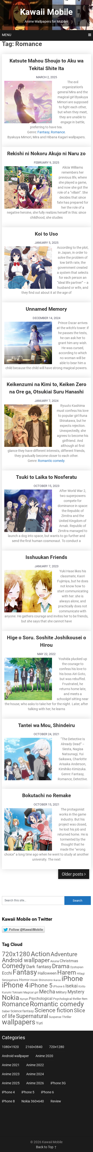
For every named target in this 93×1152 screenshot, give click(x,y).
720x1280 (16, 954)
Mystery (75, 992)
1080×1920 (10, 1047)
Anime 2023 (11, 1074)
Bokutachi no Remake (46, 795)
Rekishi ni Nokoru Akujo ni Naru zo (46, 153)
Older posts (73, 874)
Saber (6, 1011)
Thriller (66, 1017)
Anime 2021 (11, 1065)
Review (56, 1101)
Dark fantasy (38, 966)
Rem (85, 999)
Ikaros (57, 980)
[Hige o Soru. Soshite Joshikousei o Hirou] (28, 678)
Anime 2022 (35, 1065)
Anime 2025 (11, 1083)
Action (40, 954)
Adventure (64, 954)
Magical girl (30, 992)
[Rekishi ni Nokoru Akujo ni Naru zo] (28, 187)
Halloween (47, 973)
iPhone (72, 979)
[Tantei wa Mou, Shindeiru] (28, 758)
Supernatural (32, 1016)
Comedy (14, 966)
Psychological (40, 998)
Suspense (55, 1017)
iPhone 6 (59, 986)
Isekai (71, 986)
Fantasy (43, 132)
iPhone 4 (15, 985)
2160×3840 (34, 1047)
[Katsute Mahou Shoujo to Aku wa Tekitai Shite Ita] (28, 101)
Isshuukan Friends (46, 557)
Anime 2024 (35, 1074)
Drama (61, 966)
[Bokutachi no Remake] (28, 829)
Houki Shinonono (41, 980)
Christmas (69, 960)
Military (61, 992)
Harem (66, 972)
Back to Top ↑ (46, 1147)
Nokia (10, 998)
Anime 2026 (35, 1083)
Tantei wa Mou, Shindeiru (46, 725)
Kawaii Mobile (46, 12)
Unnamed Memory (46, 309)
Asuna (54, 961)
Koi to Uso (46, 234)
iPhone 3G (58, 1083)
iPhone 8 (8, 1101)
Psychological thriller (67, 999)
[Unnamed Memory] (28, 342)
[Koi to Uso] (28, 267)
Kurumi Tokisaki (12, 992)
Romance (58, 132)
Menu (6, 35)
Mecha (47, 992)
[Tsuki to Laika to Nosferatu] (28, 510)
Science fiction (54, 1010)
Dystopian (76, 967)
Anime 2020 (44, 1056)
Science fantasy (22, 1011)
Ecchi (7, 973)
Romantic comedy (51, 461)
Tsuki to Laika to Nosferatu (46, 477)
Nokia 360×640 (32, 1101)
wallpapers (18, 1022)
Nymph (24, 999)
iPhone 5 (40, 985)
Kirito (81, 986)
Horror (24, 980)
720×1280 (56, 1047)
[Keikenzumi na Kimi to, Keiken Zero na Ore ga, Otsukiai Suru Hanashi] (28, 425)
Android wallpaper (26, 960)
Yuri (39, 1023)
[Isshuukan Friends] (28, 590)
